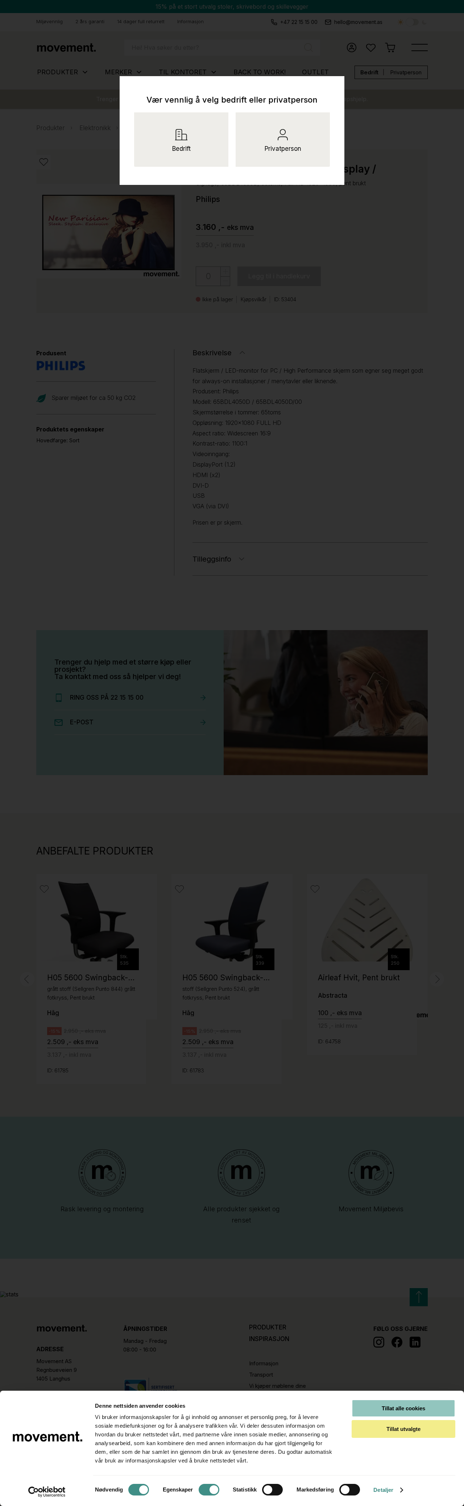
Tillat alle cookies (403, 1408)
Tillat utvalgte (403, 1429)
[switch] (209, 1489)
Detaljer (383, 1490)
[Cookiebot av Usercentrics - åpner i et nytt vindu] (47, 1491)
